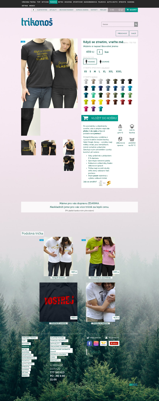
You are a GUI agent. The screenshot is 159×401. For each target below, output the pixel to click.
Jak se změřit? (90, 182)
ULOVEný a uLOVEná (101, 278)
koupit (133, 10)
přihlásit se (95, 338)
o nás (52, 357)
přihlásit (103, 10)
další (133, 33)
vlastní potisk (42, 10)
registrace (114, 338)
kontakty (94, 10)
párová (53, 2)
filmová (102, 2)
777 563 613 (57, 372)
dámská (130, 2)
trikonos (94, 352)
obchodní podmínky (66, 10)
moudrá (68, 2)
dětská (25, 6)
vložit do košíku (104, 118)
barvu (94, 77)
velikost (105, 68)
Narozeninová (90, 2)
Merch (32, 6)
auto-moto (112, 2)
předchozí (122, 33)
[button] (24, 87)
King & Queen (58, 278)
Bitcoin (45, 2)
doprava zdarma (82, 10)
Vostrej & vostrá (58, 323)
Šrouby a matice (100, 323)
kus (107, 52)
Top (38, 2)
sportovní (78, 2)
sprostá (122, 2)
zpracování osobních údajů (60, 350)
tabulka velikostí (58, 341)
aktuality (53, 10)
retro (60, 2)
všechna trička (29, 2)
